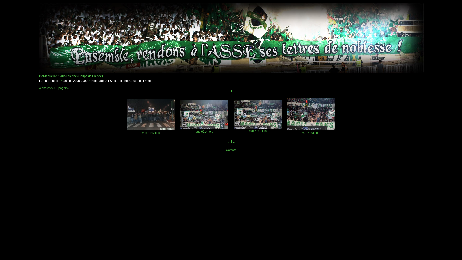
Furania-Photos (49, 81)
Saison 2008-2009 (75, 81)
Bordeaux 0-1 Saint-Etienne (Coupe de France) (122, 81)
